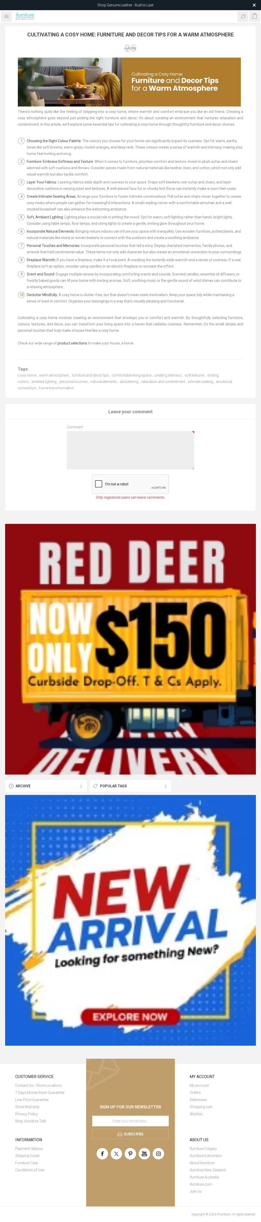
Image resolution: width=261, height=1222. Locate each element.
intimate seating (200, 382)
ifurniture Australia (204, 1177)
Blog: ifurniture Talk (30, 1121)
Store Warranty (27, 1107)
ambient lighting (44, 382)
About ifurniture (202, 1163)
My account (199, 1085)
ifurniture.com (201, 1184)
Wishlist (196, 1114)
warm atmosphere (54, 375)
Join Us (196, 1191)
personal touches (73, 382)
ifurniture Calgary (203, 1149)
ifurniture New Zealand (208, 1170)
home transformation (56, 388)
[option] (130, 649)
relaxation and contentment (163, 382)
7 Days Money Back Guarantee (39, 1093)
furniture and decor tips (90, 375)
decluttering (129, 382)
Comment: (75, 427)
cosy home (27, 375)
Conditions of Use (29, 1170)
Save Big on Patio (125, 5)
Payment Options (29, 1149)
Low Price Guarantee (31, 1100)
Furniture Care (26, 1163)
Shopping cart (201, 1107)
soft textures (195, 375)
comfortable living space (131, 375)
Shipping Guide (27, 1156)
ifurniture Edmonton (206, 1156)
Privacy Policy (26, 1114)
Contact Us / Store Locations (38, 1085)
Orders (195, 1093)
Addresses (198, 1100)
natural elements (103, 382)
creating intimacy (168, 375)
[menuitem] (43, 1085)
